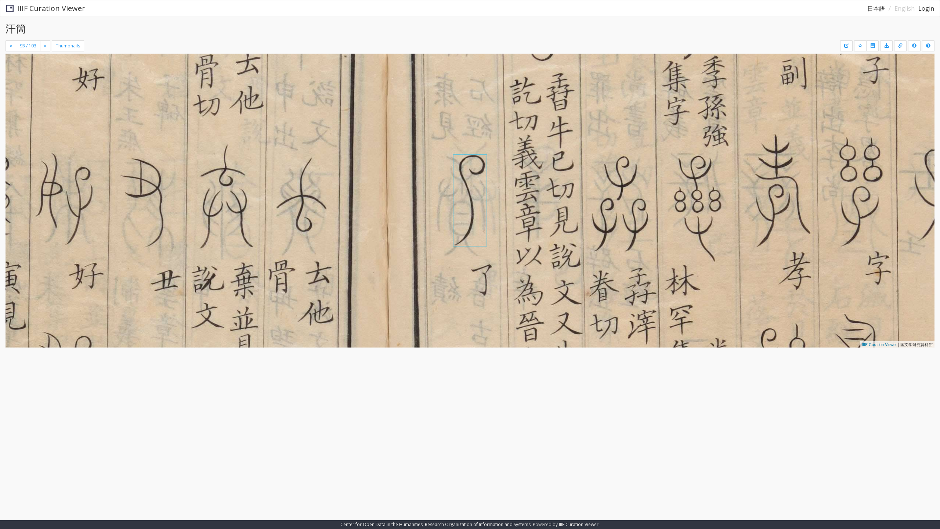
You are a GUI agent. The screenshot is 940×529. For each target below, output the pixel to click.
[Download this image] (886, 45)
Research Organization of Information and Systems (478, 524)
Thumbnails (68, 46)
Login (926, 8)
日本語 (876, 8)
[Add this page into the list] (860, 45)
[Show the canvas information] (900, 45)
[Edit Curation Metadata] (846, 45)
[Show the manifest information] (914, 45)
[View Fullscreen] (14, 85)
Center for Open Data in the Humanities (381, 524)
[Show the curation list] (872, 45)
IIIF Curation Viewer (51, 8)
